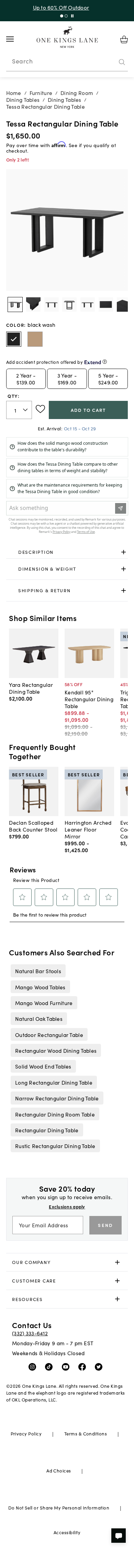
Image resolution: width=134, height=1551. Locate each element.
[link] (67, 552)
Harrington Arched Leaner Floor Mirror (88, 829)
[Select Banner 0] (61, 15)
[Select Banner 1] (66, 15)
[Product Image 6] (124, 304)
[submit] (122, 62)
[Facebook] (83, 1366)
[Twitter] (100, 1366)
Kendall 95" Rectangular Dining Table (89, 698)
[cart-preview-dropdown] (124, 39)
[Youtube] (67, 1366)
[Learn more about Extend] (104, 361)
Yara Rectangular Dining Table (31, 688)
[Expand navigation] (15, 39)
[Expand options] (123, 552)
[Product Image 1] (33, 304)
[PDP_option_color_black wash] (13, 339)
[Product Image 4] (87, 304)
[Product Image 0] (15, 304)
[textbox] (19, 410)
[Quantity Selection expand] (26, 410)
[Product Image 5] (105, 304)
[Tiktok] (50, 1366)
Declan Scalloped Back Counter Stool (33, 826)
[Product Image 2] (51, 304)
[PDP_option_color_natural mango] (35, 339)
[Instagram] (34, 1366)
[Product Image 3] (69, 304)
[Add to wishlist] (40, 409)
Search (22, 61)
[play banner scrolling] (72, 15)
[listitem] (38, 971)
